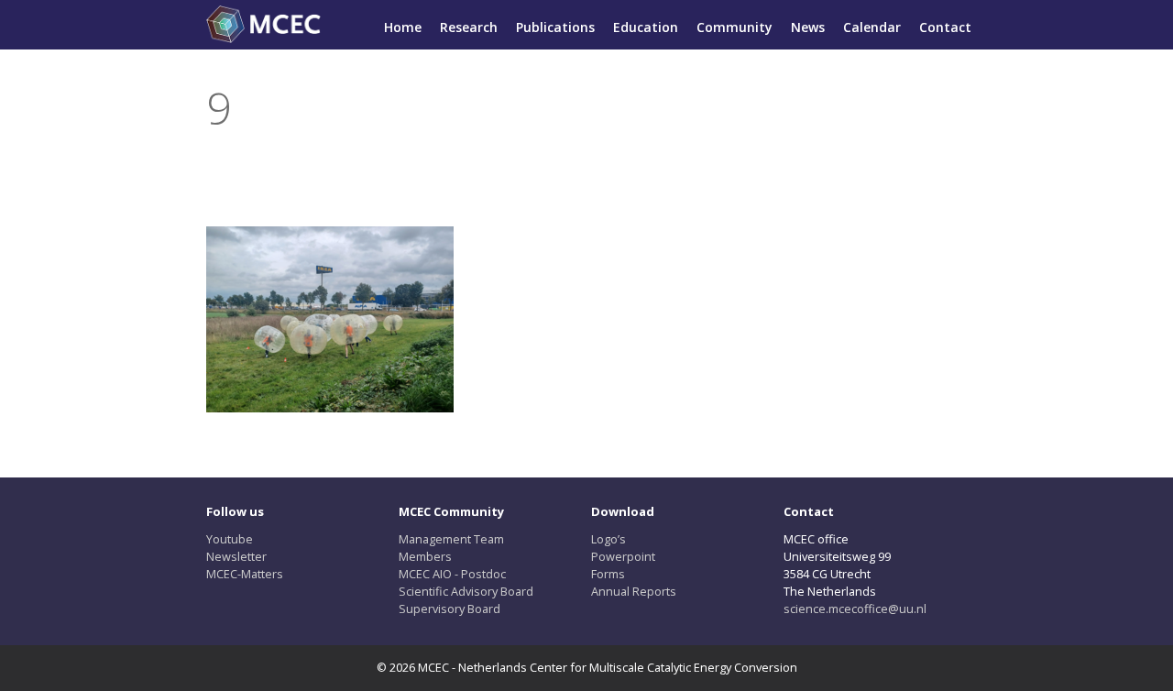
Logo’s (608, 539)
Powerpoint (623, 556)
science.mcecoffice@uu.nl (855, 608)
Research (469, 27)
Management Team (451, 539)
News (808, 27)
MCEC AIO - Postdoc (452, 573)
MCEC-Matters (244, 573)
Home (403, 27)
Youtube (229, 539)
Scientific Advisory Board (466, 591)
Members (425, 556)
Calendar (872, 27)
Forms (608, 573)
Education (645, 27)
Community (734, 27)
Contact (945, 27)
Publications (555, 27)
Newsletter (236, 556)
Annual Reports (633, 591)
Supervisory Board (449, 608)
